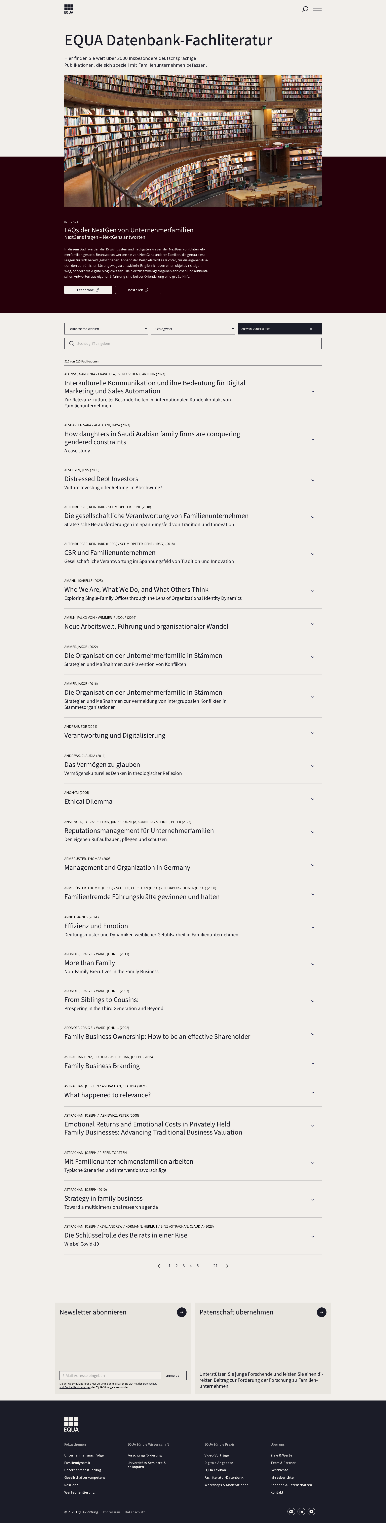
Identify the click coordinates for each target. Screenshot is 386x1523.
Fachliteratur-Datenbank (223, 1477)
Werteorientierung (79, 1492)
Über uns (278, 1444)
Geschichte (279, 1470)
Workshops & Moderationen (226, 1485)
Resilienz (71, 1485)
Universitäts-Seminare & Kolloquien (146, 1465)
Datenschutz (135, 1512)
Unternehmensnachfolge (84, 1455)
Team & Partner (283, 1463)
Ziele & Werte (281, 1455)
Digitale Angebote (218, 1463)
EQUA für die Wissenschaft (148, 1444)
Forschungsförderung (144, 1455)
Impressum (111, 1512)
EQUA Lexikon (215, 1470)
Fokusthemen (75, 1444)
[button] (317, 9)
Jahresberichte (282, 1477)
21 (215, 1265)
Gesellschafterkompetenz (84, 1477)
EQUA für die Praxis (219, 1444)
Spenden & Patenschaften (291, 1485)
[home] (68, 9)
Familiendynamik (77, 1463)
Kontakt (277, 1492)
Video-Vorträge (216, 1455)
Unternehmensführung (82, 1470)
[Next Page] (227, 1266)
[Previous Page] (159, 1266)
